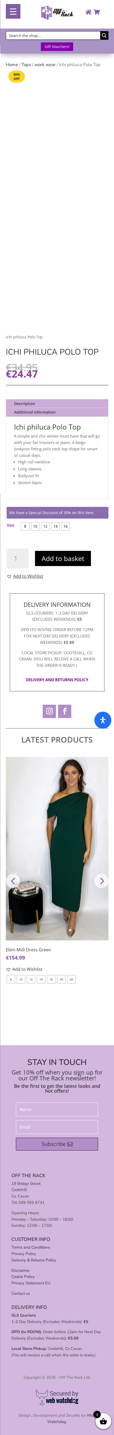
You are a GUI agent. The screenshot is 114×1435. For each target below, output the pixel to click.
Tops (26, 65)
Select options (57, 941)
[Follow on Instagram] (49, 711)
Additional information (35, 412)
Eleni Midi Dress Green (28, 950)
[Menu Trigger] (13, 11)
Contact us (20, 1293)
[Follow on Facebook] (64, 711)
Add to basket (63, 558)
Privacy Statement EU (30, 1283)
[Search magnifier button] (104, 35)
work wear (45, 65)
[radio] (25, 526)
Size (10, 525)
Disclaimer (20, 1270)
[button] (25, 576)
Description (24, 403)
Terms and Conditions (30, 1247)
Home (12, 65)
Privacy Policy (23, 1253)
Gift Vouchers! (57, 46)
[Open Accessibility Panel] (102, 720)
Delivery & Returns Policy (33, 1260)
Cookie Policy (23, 1276)
